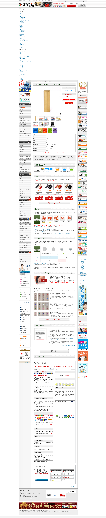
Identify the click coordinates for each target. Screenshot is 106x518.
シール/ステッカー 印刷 (83, 209)
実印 (19, 12)
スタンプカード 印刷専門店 (83, 188)
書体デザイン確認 (24, 279)
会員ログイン (23, 321)
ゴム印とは (83, 269)
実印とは (82, 262)
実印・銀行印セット (22, 17)
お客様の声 (23, 317)
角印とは (82, 268)
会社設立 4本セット (23, 162)
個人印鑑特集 (22, 239)
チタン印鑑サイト (84, 115)
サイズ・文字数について (25, 294)
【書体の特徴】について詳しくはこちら (42, 227)
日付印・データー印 (23, 211)
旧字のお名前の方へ (24, 296)
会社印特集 (22, 241)
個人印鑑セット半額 (23, 226)
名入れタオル (21, 66)
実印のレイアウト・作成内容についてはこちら (43, 229)
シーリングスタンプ (23, 213)
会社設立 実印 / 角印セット (25, 156)
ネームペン (21, 45)
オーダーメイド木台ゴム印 (24, 60)
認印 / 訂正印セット (23, 124)
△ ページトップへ (72, 486)
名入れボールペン (22, 69)
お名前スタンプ (85, 154)
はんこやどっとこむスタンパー (82, 162)
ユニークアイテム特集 (24, 243)
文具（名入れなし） (22, 74)
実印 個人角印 (22, 202)
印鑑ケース (21, 21)
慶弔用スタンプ (23, 193)
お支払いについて (24, 305)
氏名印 (20, 52)
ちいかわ (20, 78)
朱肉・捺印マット (22, 22)
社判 (21, 195)
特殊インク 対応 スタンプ (83, 166)
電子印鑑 (20, 35)
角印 (21, 147)
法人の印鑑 (22, 142)
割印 (21, 167)
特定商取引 (23, 326)
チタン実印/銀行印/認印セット (25, 137)
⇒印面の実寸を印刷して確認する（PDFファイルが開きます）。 (46, 265)
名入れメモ (21, 67)
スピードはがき (85, 213)
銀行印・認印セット (22, 18)
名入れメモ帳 (85, 242)
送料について (23, 307)
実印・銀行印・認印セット (24, 20)
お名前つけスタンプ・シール (25, 237)
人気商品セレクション (24, 233)
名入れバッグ (21, 65)
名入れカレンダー (22, 63)
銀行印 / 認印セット (23, 122)
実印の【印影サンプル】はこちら (40, 226)
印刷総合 (85, 176)
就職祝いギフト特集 (23, 230)
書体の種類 (23, 292)
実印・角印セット (22, 30)
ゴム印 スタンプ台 (23, 261)
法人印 (21, 165)
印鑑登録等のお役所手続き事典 (83, 273)
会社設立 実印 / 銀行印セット (25, 158)
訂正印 (20, 16)
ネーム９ (20, 38)
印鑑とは (82, 261)
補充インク (21, 47)
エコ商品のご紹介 (24, 298)
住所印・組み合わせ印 (23, 51)
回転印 (20, 57)
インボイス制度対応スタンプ (25, 197)
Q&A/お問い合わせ (24, 324)
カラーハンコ (22, 209)
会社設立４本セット (22, 34)
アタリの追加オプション (25, 283)
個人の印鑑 (22, 104)
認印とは (82, 265)
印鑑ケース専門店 (84, 127)
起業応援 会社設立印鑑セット (25, 235)
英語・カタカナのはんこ (24, 245)
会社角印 (20, 29)
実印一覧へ (54, 351)
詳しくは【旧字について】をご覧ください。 (63, 233)
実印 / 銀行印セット (23, 118)
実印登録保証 (23, 285)
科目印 (20, 53)
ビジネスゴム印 (23, 187)
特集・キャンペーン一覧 (24, 220)
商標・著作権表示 (24, 328)
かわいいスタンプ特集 (24, 249)
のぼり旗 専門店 (84, 250)
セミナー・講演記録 (24, 343)
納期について (23, 309)
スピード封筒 (85, 184)
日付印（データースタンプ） (24, 56)
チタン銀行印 (22, 129)
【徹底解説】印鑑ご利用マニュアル (83, 276)
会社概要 (22, 345)
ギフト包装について (24, 311)
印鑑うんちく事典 (83, 259)
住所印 (20, 43)
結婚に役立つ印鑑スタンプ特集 (25, 224)
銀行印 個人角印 (23, 204)
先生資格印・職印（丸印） (25, 169)
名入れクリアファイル (23, 70)
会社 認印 (22, 151)
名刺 (19, 72)
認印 (19, 15)
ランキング (23, 319)
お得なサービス (24, 313)
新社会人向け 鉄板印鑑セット (25, 228)
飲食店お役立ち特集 (23, 247)
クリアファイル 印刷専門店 (83, 246)
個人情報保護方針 (24, 332)
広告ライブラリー (24, 340)
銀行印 (20, 13)
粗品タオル (85, 238)
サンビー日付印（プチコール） (25, 40)
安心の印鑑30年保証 (24, 281)
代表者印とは (83, 267)
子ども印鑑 (21, 79)
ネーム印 (21, 176)
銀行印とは (83, 263)
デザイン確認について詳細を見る (68, 345)
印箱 (21, 259)
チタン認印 (22, 131)
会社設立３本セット (22, 33)
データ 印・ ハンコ (84, 150)
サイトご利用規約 (24, 330)
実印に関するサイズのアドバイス (40, 263)
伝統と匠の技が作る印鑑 (83, 123)
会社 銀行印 (22, 149)
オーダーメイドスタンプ (24, 178)
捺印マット (22, 257)
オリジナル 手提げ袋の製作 (83, 254)
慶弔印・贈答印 (22, 58)
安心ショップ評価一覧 (25, 315)
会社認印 (20, 27)
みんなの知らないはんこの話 (83, 280)
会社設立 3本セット (23, 160)
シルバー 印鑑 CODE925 (83, 131)
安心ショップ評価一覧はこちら (25, 362)
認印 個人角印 (22, 206)
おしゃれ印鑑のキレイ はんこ (83, 119)
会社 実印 (22, 145)
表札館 (86, 219)
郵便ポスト (85, 223)
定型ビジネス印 (22, 54)
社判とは (82, 266)
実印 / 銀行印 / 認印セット (25, 120)
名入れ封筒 (21, 71)
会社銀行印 (21, 26)
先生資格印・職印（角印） (25, 171)
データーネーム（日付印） (25, 189)
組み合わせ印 (21, 44)
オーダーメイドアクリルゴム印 (25, 61)
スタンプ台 (21, 48)
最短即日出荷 (23, 277)
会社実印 (20, 25)
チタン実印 (22, 127)
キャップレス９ (22, 39)
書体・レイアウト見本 (39, 231)
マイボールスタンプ (23, 215)
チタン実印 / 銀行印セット (25, 135)
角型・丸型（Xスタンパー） (24, 42)
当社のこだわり (24, 338)
